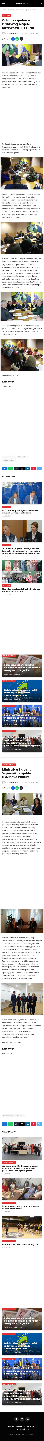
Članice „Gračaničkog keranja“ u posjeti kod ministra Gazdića (20, 1207)
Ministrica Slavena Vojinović (13, 1116)
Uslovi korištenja (22, 1429)
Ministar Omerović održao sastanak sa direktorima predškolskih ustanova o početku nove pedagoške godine (22, 741)
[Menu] (3, 3)
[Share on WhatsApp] (17, 39)
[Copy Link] (21, 39)
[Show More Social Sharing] (25, 39)
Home (4, 10)
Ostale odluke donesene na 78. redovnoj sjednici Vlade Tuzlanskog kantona (20, 693)
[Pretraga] (41, 3)
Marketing (20, 1426)
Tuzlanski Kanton (9, 656)
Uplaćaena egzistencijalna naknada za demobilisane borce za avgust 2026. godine (22, 667)
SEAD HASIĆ (22, 457)
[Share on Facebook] (13, 39)
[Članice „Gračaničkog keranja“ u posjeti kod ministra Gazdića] (22, 1189)
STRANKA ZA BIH (9, 460)
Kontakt (30, 1426)
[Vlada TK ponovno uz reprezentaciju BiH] (22, 1227)
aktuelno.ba (13, 33)
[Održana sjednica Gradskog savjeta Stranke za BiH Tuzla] (22, 55)
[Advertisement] (22, 116)
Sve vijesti (6, 15)
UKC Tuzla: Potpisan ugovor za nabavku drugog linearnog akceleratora (20, 511)
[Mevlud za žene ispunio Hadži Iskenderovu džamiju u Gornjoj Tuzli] (22, 571)
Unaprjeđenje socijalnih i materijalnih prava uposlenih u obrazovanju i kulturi (21, 718)
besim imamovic (9, 457)
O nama (11, 1426)
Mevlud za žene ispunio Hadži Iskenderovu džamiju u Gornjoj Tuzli (21, 590)
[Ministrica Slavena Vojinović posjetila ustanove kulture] (22, 804)
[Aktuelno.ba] (22, 3)
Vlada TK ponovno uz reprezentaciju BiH (20, 1244)
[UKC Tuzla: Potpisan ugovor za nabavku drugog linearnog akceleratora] (22, 493)
